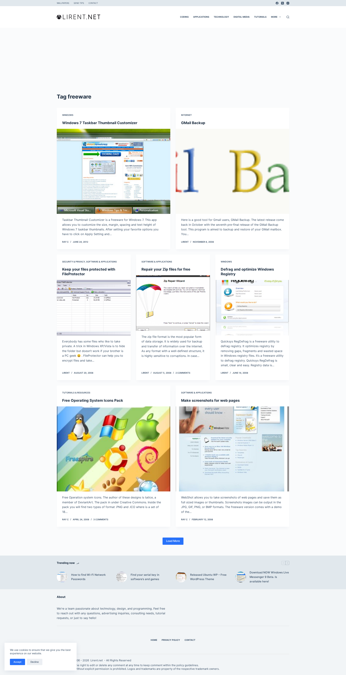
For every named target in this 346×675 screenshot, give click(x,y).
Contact (93, 3)
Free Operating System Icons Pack (92, 400)
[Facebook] (277, 3)
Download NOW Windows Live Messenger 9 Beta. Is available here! (269, 577)
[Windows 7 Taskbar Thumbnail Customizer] (113, 171)
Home (154, 640)
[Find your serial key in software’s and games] (121, 577)
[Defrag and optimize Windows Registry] (252, 307)
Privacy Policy (171, 640)
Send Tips (79, 3)
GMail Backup (193, 123)
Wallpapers (63, 3)
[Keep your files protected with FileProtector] (94, 307)
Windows (67, 115)
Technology (221, 16)
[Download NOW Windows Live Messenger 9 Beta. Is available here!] (240, 577)
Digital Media (242, 16)
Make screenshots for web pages (210, 400)
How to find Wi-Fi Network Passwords (88, 577)
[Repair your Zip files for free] (173, 303)
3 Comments (100, 519)
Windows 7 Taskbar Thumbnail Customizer (99, 123)
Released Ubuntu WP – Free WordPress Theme (208, 577)
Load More (173, 541)
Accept (17, 661)
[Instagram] (288, 3)
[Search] (288, 17)
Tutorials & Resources (76, 392)
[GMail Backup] (232, 171)
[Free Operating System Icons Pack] (113, 449)
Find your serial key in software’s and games (145, 577)
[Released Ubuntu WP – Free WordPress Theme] (181, 577)
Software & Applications (101, 261)
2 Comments (183, 372)
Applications (201, 16)
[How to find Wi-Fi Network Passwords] (62, 577)
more (274, 16)
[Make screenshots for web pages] (232, 449)
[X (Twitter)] (282, 3)
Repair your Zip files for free (165, 269)
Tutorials (260, 16)
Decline (34, 661)
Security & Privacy (73, 261)
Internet (186, 115)
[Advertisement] (173, 65)
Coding (184, 16)
